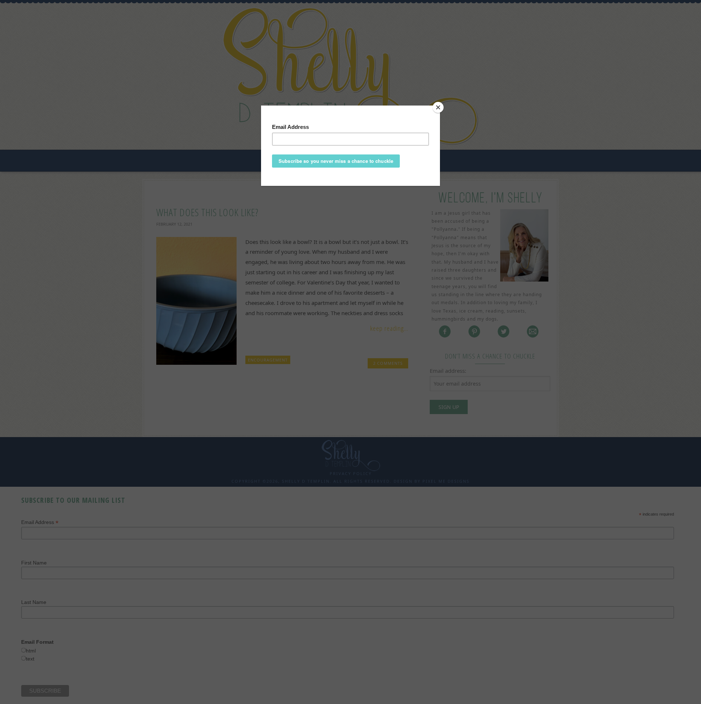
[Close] (438, 107)
